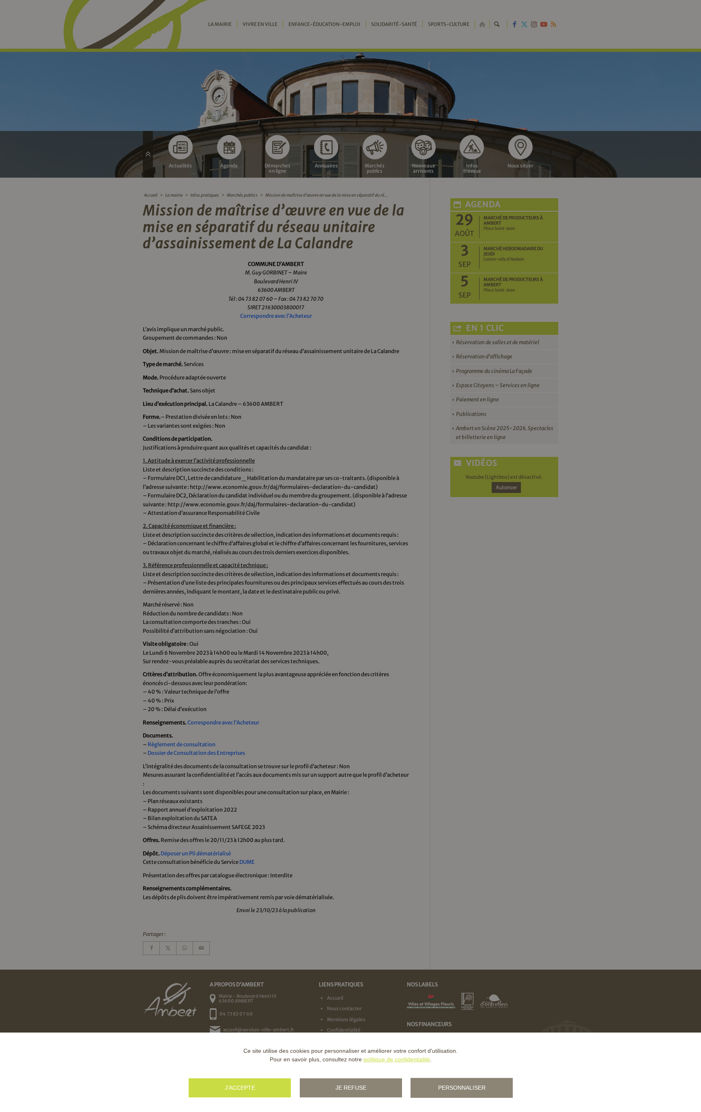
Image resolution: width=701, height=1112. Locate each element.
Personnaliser (462, 1087)
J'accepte (240, 1087)
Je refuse (350, 1087)
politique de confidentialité (396, 1059)
